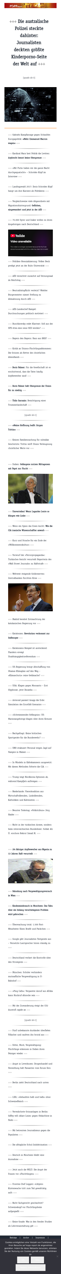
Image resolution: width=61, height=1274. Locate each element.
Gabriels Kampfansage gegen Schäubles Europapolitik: (29, 139)
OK (23, 1260)
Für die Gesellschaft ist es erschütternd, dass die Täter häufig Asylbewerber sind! (29, 371)
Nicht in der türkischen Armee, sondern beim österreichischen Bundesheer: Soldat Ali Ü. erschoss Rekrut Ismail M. (30, 829)
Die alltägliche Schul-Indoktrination (32, 1144)
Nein (37, 1260)
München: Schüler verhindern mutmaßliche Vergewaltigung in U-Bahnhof (25, 976)
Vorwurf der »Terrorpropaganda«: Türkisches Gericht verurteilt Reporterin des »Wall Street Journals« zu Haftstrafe (29, 559)
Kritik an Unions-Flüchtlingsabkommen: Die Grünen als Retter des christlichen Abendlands (30, 352)
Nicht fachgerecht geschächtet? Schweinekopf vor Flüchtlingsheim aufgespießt (25, 1207)
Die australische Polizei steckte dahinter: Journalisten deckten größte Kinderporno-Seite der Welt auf (30, 42)
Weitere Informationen (30, 1267)
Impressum (40, 1237)
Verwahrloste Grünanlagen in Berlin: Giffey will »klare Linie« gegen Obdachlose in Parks (30, 1116)
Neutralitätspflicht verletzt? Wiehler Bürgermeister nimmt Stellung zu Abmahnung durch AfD (28, 294)
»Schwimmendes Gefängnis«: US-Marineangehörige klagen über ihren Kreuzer (30, 719)
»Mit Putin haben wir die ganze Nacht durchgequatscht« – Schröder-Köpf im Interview (29, 172)
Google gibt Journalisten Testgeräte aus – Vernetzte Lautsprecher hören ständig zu (29, 943)
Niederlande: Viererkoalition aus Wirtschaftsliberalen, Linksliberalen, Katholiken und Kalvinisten (26, 795)
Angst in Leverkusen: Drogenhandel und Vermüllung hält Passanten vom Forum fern (30, 1068)
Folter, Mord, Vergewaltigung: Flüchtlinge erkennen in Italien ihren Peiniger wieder (26, 1049)
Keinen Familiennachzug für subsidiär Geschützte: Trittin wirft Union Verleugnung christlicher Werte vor (30, 444)
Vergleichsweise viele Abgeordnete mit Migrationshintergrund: (29, 205)
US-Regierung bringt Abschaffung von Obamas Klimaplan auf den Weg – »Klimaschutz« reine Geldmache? (29, 671)
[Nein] (57, 1256)
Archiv (26, 1237)
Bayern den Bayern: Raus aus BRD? (29, 338)
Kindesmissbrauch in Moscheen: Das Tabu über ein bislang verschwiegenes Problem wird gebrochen (30, 910)
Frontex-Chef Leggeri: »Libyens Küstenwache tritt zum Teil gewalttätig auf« (27, 1188)
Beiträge (13, 1237)
